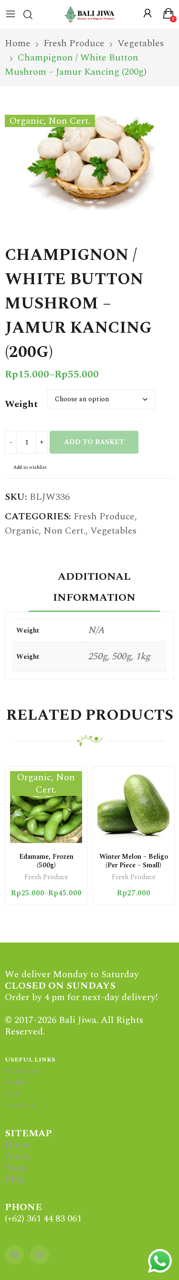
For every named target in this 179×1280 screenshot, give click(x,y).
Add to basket (94, 442)
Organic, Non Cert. (45, 531)
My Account (22, 1071)
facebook (14, 1254)
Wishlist (16, 1082)
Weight (21, 404)
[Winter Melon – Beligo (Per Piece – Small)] (133, 807)
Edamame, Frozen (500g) (46, 861)
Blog (14, 1179)
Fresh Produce (104, 516)
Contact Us (20, 1105)
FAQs (13, 1094)
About (18, 1156)
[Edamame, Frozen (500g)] (46, 807)
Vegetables (113, 531)
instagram (39, 1254)
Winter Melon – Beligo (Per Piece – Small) (133, 861)
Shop (15, 1168)
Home (18, 1145)
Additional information (94, 587)
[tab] (94, 588)
